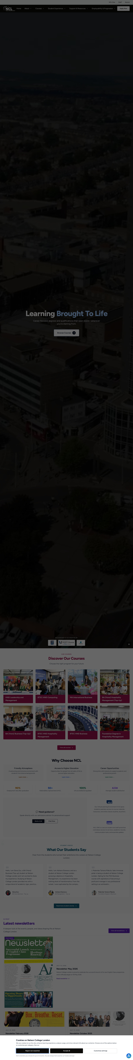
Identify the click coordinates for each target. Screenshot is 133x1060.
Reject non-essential (32, 1051)
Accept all (66, 1051)
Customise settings (100, 1051)
